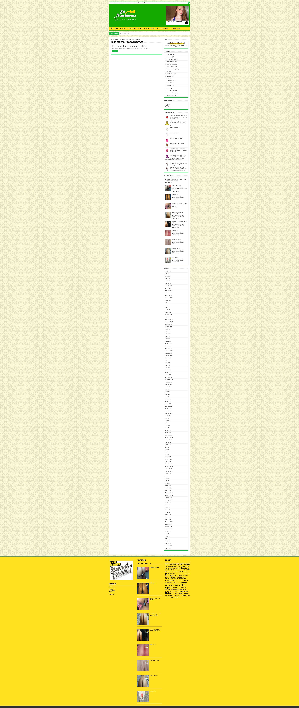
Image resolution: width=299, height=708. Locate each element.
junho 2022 (168, 391)
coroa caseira (179, 569)
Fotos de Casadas (138, 48)
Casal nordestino (184, 565)
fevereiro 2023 (168, 372)
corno (166, 569)
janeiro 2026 (168, 288)
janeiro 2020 (168, 461)
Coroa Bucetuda (171, 569)
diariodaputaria (176, 571)
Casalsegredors (175, 566)
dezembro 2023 (169, 348)
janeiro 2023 (168, 374)
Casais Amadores (163, 28)
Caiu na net (167, 108)
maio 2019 (167, 480)
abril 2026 (167, 281)
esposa (173, 573)
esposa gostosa (171, 575)
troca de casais (168, 597)
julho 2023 (167, 360)
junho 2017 (168, 536)
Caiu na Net (174, 563)
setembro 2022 (168, 384)
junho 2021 (168, 420)
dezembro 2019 (169, 464)
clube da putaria (182, 568)
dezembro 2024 (169, 319)
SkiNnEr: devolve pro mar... (176, 138)
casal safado (168, 566)
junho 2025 (168, 305)
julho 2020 (167, 447)
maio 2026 (167, 278)
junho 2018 (168, 507)
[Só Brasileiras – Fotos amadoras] (124, 15)
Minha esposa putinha (179, 589)
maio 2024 (167, 336)
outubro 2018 (168, 497)
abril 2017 (167, 541)
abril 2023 (167, 367)
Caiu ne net (169, 57)
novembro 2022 (169, 379)
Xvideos (167, 105)
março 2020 (168, 456)
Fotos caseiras (132, 28)
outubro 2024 (168, 324)
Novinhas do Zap (171, 73)
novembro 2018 (169, 495)
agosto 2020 (168, 444)
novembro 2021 (169, 408)
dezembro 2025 (169, 290)
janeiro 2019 (168, 490)
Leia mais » (115, 51)
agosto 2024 (168, 329)
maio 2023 (167, 365)
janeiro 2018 (168, 519)
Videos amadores (144, 28)
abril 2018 (167, 512)
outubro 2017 (168, 526)
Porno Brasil (168, 106)
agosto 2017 (168, 531)
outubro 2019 (168, 468)
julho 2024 (167, 331)
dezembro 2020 (169, 435)
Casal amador (173, 564)
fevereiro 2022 (168, 401)
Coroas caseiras (170, 61)
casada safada (180, 563)
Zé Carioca (115, 48)
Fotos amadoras (120, 28)
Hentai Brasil (112, 593)
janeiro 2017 (168, 548)
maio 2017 (167, 538)
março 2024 (168, 341)
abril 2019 (167, 483)
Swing (168, 88)
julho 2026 (167, 273)
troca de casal (175, 597)
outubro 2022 (168, 382)
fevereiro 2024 (168, 343)
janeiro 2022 (168, 403)
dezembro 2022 (169, 377)
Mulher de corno (171, 593)
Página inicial (128, 3)
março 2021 (168, 427)
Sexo (154, 28)
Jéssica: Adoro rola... (175, 127)
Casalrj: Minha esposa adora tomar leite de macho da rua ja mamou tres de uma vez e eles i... (178, 117)
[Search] (189, 3)
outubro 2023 (168, 353)
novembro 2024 (169, 321)
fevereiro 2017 (168, 546)
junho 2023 (168, 362)
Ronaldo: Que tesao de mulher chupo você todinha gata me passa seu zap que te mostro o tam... (178, 163)
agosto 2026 (168, 271)
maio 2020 (167, 452)
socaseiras (185, 595)
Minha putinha (185, 591)
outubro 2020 (168, 440)
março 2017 (168, 543)
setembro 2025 (168, 297)
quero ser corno (183, 593)
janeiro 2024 (168, 346)
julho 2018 (167, 505)
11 (144, 48)
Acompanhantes (170, 54)
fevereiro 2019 (168, 488)
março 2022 (168, 399)
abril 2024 (167, 338)
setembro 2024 (168, 326)
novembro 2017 (169, 524)
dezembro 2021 (169, 406)
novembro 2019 (169, 466)
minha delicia (174, 585)
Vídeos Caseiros (170, 95)
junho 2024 (168, 334)
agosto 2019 (168, 473)
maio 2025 (167, 307)
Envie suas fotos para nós (139, 3)
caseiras (182, 566)
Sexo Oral (170, 82)
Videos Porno (168, 104)
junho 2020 (168, 449)
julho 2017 (167, 533)
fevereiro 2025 (168, 314)
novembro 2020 (169, 437)
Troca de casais (175, 28)
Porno (166, 103)
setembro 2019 (168, 471)
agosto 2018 (168, 502)
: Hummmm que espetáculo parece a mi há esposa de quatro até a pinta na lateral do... (178, 150)
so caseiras (173, 595)
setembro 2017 (168, 529)
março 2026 (168, 283)
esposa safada (183, 576)
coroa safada (170, 571)
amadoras (168, 563)
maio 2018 (167, 509)
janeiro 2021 (168, 432)
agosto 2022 (168, 387)
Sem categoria (170, 76)
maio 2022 (167, 394)
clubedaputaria (171, 568)
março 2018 (168, 514)
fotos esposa (178, 583)
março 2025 (168, 312)
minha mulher (176, 591)
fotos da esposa (177, 581)
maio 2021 (167, 423)
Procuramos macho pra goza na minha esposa (130, 33)
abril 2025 (167, 309)
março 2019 (168, 485)
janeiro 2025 (168, 317)
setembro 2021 (168, 413)
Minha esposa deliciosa (177, 587)
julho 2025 (167, 302)
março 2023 (168, 370)
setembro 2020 (168, 442)
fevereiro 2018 (168, 517)
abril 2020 (167, 454)
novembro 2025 (169, 293)
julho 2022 (167, 389)
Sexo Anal (170, 80)
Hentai (168, 71)
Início (112, 28)
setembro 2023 (168, 355)
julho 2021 (167, 418)
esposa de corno (179, 573)
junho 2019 (168, 478)
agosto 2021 (168, 415)
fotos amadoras (173, 578)
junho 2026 (168, 276)
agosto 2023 (168, 358)
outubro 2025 (168, 295)
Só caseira (169, 85)
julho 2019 (167, 476)
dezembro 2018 (169, 493)
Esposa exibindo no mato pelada (129, 46)
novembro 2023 (169, 350)
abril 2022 (167, 396)
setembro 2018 (168, 500)
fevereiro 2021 (168, 430)
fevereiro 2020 (168, 459)
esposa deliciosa (186, 573)
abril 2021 (167, 425)
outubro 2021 (168, 411)
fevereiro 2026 (168, 285)
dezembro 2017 (169, 521)
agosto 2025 (168, 300)
